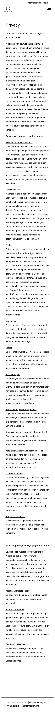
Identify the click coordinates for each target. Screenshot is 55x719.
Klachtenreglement (30, 706)
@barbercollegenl (37, 702)
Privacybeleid (12, 706)
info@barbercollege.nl (37, 3)
